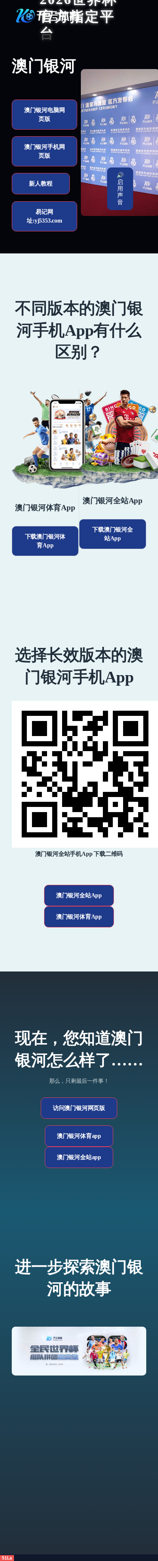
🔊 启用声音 (120, 188)
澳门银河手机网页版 (44, 151)
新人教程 (40, 183)
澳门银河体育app (79, 1136)
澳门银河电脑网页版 (44, 114)
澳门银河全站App (79, 895)
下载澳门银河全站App (112, 533)
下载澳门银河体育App (45, 540)
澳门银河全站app (79, 1157)
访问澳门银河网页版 (79, 1108)
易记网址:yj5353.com (44, 216)
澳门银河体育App (79, 916)
